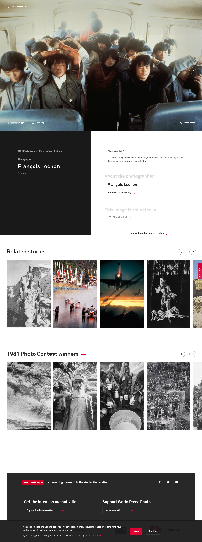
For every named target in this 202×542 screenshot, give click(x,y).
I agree (136, 531)
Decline (153, 531)
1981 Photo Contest (20, 7)
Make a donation (113, 510)
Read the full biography (119, 193)
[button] (182, 252)
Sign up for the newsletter (40, 510)
